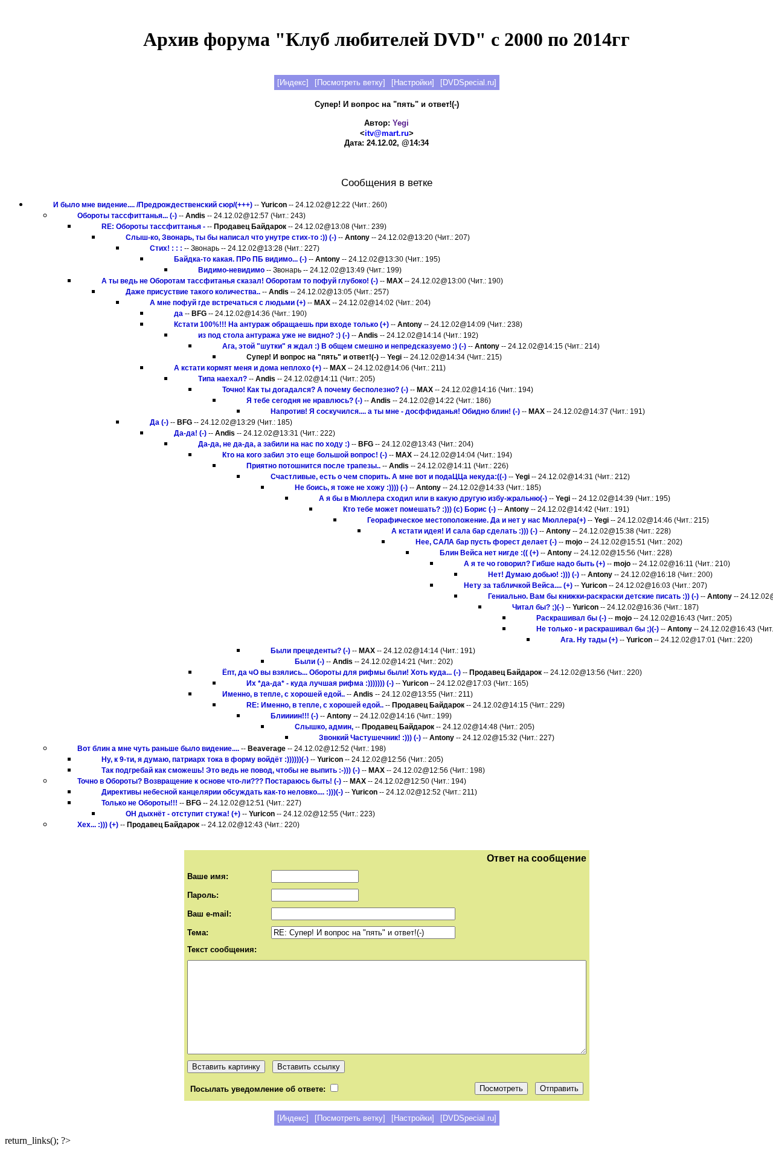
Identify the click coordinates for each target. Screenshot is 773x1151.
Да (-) (159, 422)
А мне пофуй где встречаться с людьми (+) (228, 302)
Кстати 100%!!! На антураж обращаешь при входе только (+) (281, 324)
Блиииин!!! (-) (294, 716)
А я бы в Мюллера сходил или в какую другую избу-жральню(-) (433, 498)
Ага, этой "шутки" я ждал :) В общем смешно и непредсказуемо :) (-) (344, 346)
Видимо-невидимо (231, 270)
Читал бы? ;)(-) (538, 607)
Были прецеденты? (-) (310, 650)
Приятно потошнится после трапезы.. (313, 466)
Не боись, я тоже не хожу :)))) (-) (351, 487)
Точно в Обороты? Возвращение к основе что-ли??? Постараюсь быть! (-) (209, 781)
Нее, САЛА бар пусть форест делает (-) (486, 542)
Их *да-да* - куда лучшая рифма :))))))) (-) (320, 683)
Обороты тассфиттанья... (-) (127, 215)
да (178, 313)
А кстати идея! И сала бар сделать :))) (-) (464, 531)
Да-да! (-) (190, 433)
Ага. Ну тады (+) (589, 640)
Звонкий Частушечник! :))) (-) (370, 737)
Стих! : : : (166, 248)
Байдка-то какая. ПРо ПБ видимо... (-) (240, 259)
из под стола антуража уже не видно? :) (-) (274, 335)
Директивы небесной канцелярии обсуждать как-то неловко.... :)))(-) (222, 792)
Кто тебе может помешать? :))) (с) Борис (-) (419, 509)
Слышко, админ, (324, 727)
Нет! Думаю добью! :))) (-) (533, 574)
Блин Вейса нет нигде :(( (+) (489, 553)
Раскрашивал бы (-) (571, 618)
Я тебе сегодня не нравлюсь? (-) (304, 400)
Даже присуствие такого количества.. (193, 292)
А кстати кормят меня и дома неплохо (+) (247, 368)
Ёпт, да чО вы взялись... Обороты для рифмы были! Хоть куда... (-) (341, 672)
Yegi (401, 122)
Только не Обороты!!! (139, 803)
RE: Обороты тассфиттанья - (153, 226)
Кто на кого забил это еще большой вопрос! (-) (304, 455)
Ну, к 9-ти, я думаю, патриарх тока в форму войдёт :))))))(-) (205, 759)
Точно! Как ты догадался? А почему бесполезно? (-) (315, 389)
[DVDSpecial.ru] (468, 82)
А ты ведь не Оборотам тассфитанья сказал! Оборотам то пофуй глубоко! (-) (239, 281)
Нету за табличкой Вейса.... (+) (518, 585)
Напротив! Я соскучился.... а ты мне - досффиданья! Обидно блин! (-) (395, 411)
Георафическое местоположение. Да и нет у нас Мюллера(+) (476, 520)
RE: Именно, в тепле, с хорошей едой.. (314, 705)
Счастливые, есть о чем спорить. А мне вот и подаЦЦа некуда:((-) (389, 476)
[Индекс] (293, 82)
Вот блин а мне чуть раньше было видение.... (158, 748)
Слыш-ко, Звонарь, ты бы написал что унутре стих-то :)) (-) (231, 237)
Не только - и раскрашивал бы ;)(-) (597, 629)
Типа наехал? (222, 379)
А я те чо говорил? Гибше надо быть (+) (534, 563)
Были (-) (309, 661)
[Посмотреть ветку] (350, 82)
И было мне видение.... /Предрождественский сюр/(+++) (152, 205)
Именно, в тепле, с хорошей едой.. (283, 694)
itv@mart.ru (387, 133)
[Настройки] (412, 82)
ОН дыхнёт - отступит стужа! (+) (183, 814)
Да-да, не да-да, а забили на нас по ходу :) (274, 444)
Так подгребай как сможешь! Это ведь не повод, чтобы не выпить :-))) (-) (230, 770)
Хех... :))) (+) (97, 825)
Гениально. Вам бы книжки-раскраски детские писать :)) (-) (593, 596)
